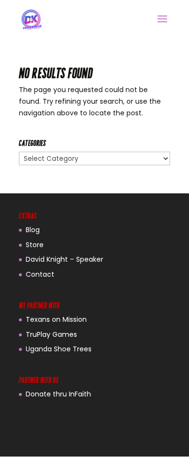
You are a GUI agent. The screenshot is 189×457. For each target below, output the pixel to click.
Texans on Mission (56, 319)
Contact (40, 274)
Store (35, 245)
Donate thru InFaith (58, 394)
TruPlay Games (51, 334)
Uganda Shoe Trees (59, 349)
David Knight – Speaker (64, 259)
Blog (33, 230)
